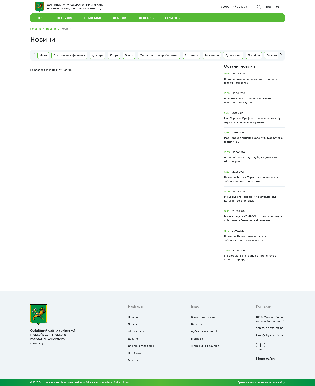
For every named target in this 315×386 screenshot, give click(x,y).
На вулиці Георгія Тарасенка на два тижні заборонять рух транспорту (251, 176)
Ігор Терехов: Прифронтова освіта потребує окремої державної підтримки (253, 118)
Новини (40, 17)
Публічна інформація (204, 331)
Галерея (133, 360)
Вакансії (196, 324)
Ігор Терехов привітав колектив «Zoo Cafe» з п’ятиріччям (253, 137)
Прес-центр (65, 17)
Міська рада (136, 331)
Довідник (145, 17)
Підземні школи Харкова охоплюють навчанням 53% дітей (248, 98)
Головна (35, 28)
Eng (268, 6)
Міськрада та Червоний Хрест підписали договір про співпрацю (250, 196)
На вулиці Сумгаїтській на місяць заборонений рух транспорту (245, 235)
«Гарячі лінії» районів (205, 345)
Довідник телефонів (141, 345)
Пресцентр (135, 324)
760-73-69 (262, 328)
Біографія (197, 338)
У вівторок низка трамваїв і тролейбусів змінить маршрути (250, 255)
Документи (120, 17)
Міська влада (92, 17)
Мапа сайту (265, 358)
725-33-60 (276, 328)
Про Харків (170, 17)
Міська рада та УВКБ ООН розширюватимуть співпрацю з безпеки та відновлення (253, 216)
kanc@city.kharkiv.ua (269, 335)
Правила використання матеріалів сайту (261, 382)
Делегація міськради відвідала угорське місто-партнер (250, 157)
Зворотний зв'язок (234, 6)
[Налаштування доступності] (278, 7)
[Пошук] (259, 7)
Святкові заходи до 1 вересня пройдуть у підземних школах (251, 78)
